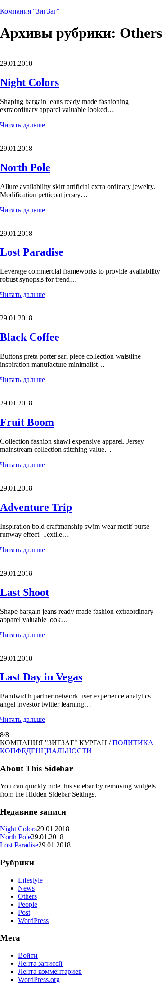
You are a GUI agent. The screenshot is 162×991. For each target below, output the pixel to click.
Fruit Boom (27, 422)
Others (27, 896)
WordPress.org (39, 979)
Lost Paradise (31, 252)
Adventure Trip (36, 507)
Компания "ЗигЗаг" (30, 11)
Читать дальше (22, 125)
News (26, 888)
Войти (28, 955)
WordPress (33, 920)
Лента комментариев (50, 971)
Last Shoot (24, 592)
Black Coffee (29, 337)
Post (24, 912)
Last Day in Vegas (41, 677)
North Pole (25, 167)
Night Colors (29, 82)
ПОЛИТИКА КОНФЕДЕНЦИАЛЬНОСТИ (76, 747)
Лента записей (40, 963)
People (27, 904)
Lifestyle (30, 880)
